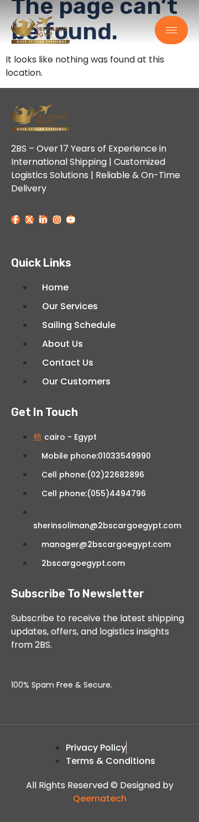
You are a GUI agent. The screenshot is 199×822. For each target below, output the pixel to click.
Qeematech (100, 798)
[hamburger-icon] (171, 30)
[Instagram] (57, 219)
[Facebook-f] (15, 219)
